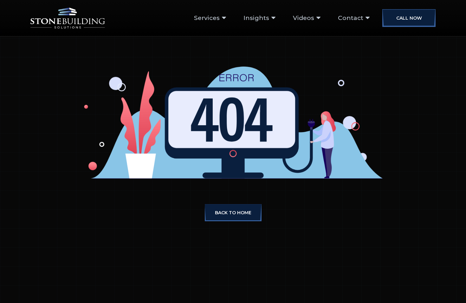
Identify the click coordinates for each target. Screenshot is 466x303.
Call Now (409, 18)
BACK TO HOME (233, 213)
